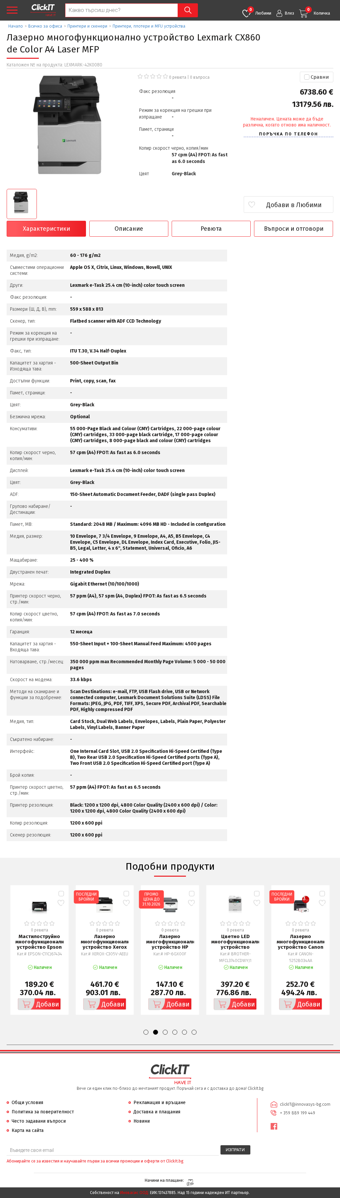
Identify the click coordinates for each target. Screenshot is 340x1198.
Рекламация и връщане (159, 1102)
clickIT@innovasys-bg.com (305, 1104)
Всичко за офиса (45, 26)
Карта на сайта (27, 1130)
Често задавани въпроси (39, 1121)
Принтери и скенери (87, 26)
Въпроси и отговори (293, 228)
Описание (129, 228)
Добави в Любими (294, 205)
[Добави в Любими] (61, 903)
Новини (141, 1121)
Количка (318, 11)
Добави (47, 1004)
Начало (15, 26)
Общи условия (27, 1102)
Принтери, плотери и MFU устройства (149, 26)
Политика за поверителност (43, 1112)
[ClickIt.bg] (43, 10)
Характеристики (46, 228)
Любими (260, 11)
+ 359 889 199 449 (297, 1112)
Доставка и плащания (156, 1112)
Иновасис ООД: (134, 1192)
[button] (145, 1032)
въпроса (200, 77)
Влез (289, 13)
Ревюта (211, 228)
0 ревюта (177, 77)
